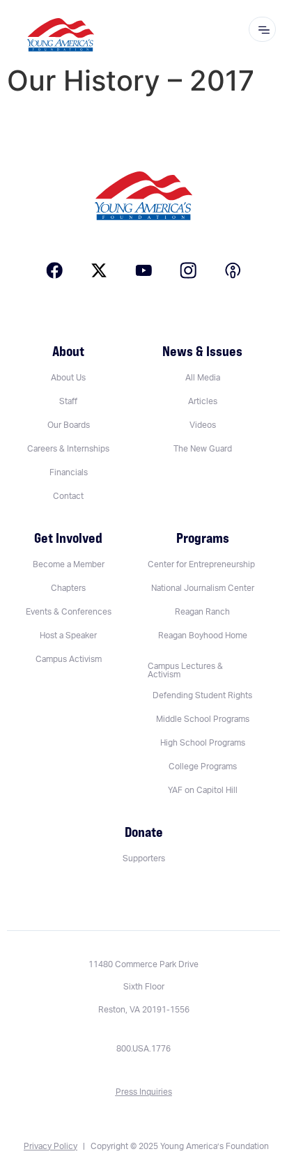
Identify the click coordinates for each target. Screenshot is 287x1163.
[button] (202, 670)
